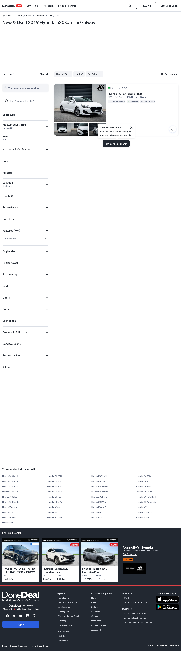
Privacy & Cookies (18, 646)
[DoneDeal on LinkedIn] (27, 616)
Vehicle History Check (68, 616)
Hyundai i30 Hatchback (146, 497)
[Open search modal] (130, 5)
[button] (67, 6)
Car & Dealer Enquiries (135, 613)
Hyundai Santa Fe (99, 507)
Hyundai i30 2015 (143, 481)
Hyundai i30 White (99, 491)
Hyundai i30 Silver (144, 491)
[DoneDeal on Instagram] (34, 616)
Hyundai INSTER (9, 522)
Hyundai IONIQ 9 (144, 517)
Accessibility (97, 630)
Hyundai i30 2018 (10, 481)
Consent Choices (99, 625)
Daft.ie (61, 636)
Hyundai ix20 (97, 517)
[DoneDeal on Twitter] (14, 616)
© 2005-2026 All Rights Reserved (163, 645)
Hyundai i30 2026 (10, 476)
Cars (28, 15)
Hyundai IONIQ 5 (144, 512)
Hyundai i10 (52, 512)
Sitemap (62, 621)
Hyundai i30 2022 (54, 476)
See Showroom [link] (130, 554)
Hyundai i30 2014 (10, 486)
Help (93, 598)
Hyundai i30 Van (98, 502)
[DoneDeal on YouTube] (21, 616)
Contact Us (96, 616)
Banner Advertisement (135, 618)
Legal (4, 646)
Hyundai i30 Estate (10, 502)
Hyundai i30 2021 (99, 476)
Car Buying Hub (65, 625)
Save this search (118, 143)
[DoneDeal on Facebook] (7, 616)
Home (19, 15)
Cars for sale (64, 598)
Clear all (44, 74)
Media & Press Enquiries (135, 602)
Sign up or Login (169, 5)
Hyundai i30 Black (54, 491)
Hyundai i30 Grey (10, 491)
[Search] (6, 101)
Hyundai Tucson (9, 507)
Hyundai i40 (96, 512)
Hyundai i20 (7, 512)
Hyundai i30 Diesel (99, 486)
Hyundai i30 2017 (54, 481)
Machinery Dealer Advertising (138, 622)
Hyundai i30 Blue (9, 497)
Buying (94, 602)
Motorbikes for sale (67, 602)
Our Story (128, 598)
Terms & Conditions (39, 646)
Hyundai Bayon (9, 517)
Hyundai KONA (54, 507)
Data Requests (98, 621)
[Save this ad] (172, 129)
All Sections (64, 607)
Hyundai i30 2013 (54, 486)
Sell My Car (63, 611)
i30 (50, 15)
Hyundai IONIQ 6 (54, 517)
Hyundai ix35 (141, 507)
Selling (94, 607)
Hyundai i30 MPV (54, 502)
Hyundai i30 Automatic (146, 502)
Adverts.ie (63, 641)
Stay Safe (95, 611)
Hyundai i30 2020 (143, 476)
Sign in (21, 624)
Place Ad (146, 5)
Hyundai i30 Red (54, 497)
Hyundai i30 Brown (99, 497)
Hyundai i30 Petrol (144, 486)
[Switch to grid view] (156, 74)
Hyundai (39, 15)
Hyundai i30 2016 (99, 481)
